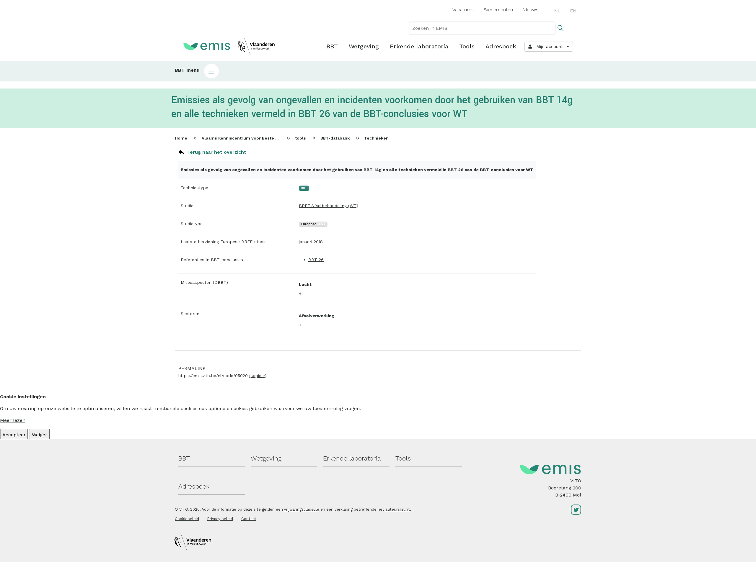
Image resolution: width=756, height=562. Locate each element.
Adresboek (500, 46)
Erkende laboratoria (419, 46)
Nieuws (530, 9)
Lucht (305, 284)
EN (573, 11)
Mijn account (548, 46)
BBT (332, 46)
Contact (248, 519)
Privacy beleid (220, 519)
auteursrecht (397, 509)
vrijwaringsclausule (301, 509)
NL (557, 11)
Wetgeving (364, 46)
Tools (467, 46)
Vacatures (463, 9)
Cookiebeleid (187, 519)
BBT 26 (316, 259)
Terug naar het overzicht (216, 152)
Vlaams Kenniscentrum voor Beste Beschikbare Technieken (264, 138)
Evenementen (498, 9)
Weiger (39, 435)
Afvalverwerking (316, 315)
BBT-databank (335, 138)
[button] (378, 71)
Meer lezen (12, 420)
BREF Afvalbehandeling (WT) (328, 205)
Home (181, 138)
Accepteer (14, 435)
